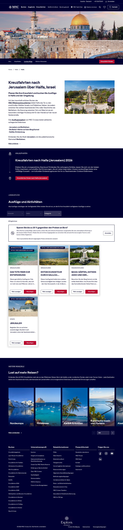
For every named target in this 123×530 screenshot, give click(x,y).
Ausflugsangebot (18, 120)
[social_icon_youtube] (112, 453)
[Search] (99, 7)
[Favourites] (104, 7)
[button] (53, 213)
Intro (9, 61)
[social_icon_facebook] (100, 453)
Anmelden (108, 233)
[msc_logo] (13, 7)
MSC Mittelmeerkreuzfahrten (19, 103)
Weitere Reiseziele (41, 61)
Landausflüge (28, 61)
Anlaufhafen (17, 61)
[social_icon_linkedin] (100, 459)
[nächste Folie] (113, 433)
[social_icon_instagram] (106, 453)
